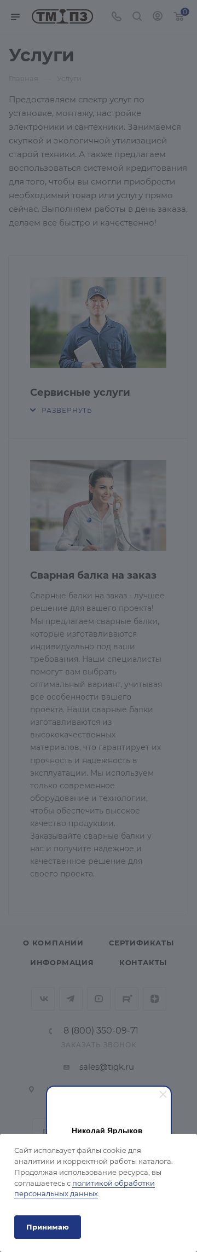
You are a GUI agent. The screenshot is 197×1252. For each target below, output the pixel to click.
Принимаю (47, 1226)
